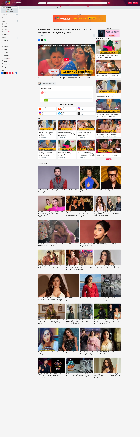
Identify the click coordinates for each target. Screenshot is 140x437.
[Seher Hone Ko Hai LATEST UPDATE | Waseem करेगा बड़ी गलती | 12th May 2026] (67, 125)
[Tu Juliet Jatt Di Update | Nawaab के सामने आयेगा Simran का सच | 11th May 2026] (47, 145)
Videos (5, 49)
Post (46, 100)
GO (109, 2)
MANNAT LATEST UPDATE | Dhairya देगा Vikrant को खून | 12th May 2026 (47, 133)
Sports (5, 34)
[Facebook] (2, 73)
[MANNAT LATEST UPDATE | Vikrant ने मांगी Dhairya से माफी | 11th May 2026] (86, 125)
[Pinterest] (13, 73)
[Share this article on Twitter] (42, 40)
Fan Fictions (7, 55)
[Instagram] (10, 73)
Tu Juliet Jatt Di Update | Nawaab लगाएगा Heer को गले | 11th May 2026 (66, 154)
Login (130, 2)
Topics (53, 7)
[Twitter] (5, 73)
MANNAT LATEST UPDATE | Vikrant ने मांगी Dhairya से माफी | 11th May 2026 (85, 133)
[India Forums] (13, 2)
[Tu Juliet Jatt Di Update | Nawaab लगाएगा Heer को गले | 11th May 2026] (67, 145)
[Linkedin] (16, 73)
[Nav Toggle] (2, 3)
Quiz (58, 7)
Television (6, 24)
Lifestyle (6, 31)
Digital (5, 29)
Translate (10, 11)
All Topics (6, 40)
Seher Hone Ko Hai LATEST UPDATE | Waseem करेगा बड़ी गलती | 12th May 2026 (66, 133)
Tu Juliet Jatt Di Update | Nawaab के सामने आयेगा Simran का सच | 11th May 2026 (46, 154)
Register (135, 2)
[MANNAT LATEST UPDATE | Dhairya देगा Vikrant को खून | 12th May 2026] (47, 125)
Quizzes (6, 58)
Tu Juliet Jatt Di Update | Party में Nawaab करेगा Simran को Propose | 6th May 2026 (108, 154)
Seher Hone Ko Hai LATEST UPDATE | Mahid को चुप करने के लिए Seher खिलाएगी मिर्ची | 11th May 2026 (86, 154)
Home (5, 18)
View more (108, 159)
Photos (98, 7)
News (3, 21)
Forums (4, 38)
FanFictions (74, 7)
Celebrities (6, 46)
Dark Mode (4, 14)
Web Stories (7, 64)
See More (3, 43)
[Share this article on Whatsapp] (45, 40)
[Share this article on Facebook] (39, 40)
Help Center (7, 67)
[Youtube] (7, 73)
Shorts (5, 61)
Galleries (6, 52)
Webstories (83, 7)
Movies (5, 26)
